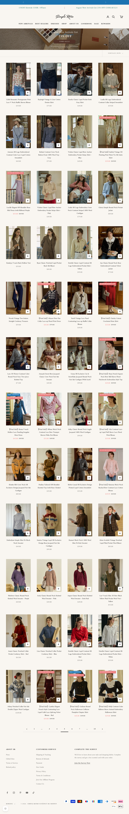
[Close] (106, 381)
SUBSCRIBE (65, 426)
